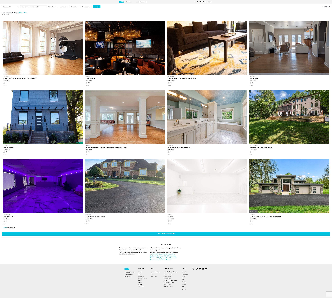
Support (140, 282)
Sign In (210, 1)
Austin (183, 277)
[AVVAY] (121, 1)
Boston (184, 284)
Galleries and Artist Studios (170, 280)
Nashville (184, 272)
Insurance (140, 284)
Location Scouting (141, 1)
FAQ (152, 274)
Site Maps (140, 286)
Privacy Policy (128, 276)
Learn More (154, 276)
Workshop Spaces (168, 286)
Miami (183, 279)
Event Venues (167, 276)
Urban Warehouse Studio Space (161, 254)
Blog (139, 274)
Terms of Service (128, 274)
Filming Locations (168, 274)
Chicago (184, 287)
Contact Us (141, 276)
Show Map (327, 6)
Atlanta (184, 282)
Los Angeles (185, 274)
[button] (9, 48)
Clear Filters (23, 12)
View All (184, 289)
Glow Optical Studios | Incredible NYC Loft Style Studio (163, 256)
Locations (129, 1)
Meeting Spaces (168, 284)
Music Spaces (167, 278)
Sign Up (140, 280)
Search (96, 7)
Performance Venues (169, 282)
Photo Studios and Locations (171, 272)
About (139, 272)
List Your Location (200, 1)
